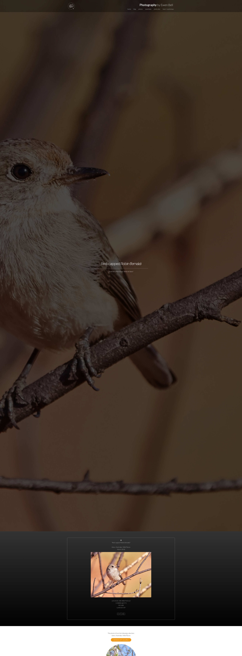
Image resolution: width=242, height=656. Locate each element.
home (129, 9)
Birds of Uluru (121, 640)
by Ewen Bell (156, 5)
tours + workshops (168, 9)
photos (140, 9)
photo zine (157, 9)
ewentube (148, 9)
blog (134, 9)
